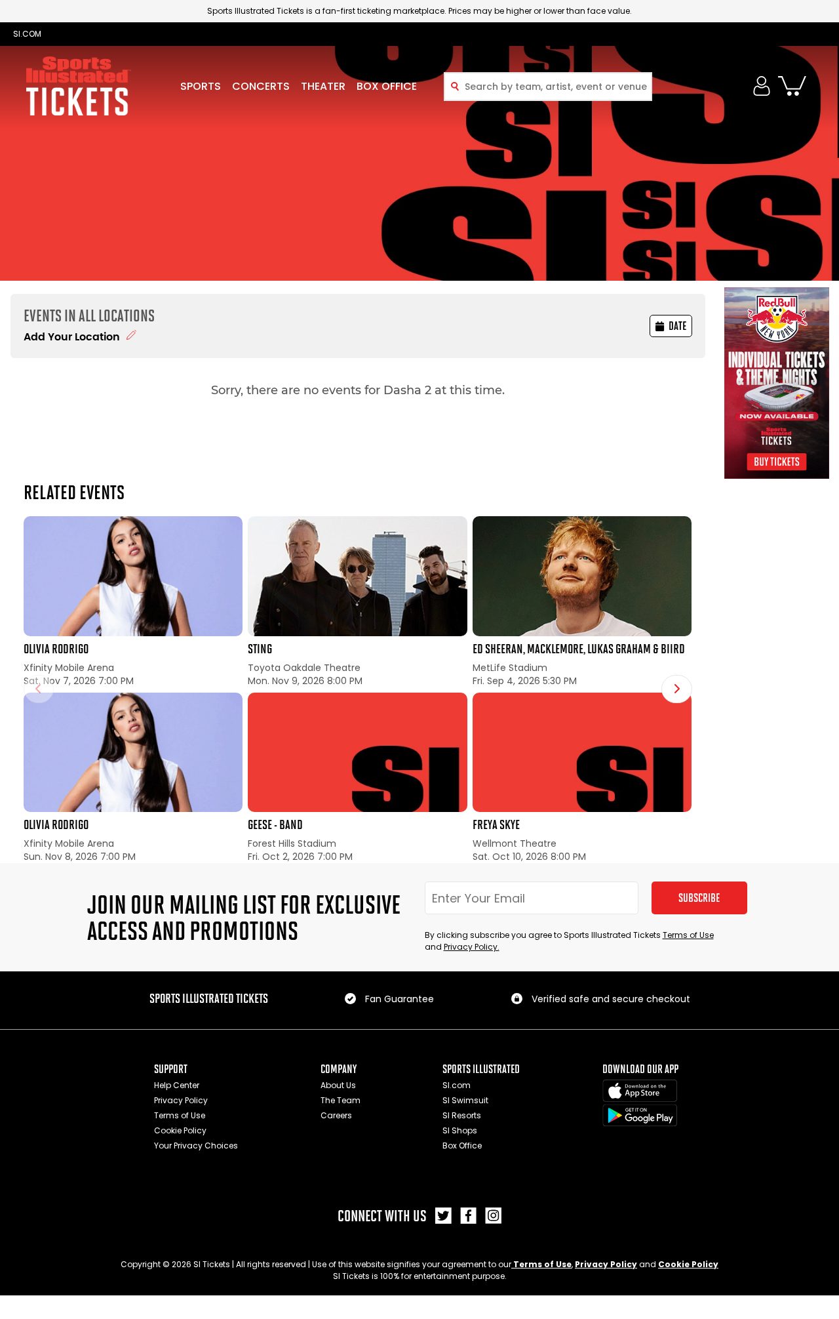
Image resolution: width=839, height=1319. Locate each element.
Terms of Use (688, 935)
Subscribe (699, 897)
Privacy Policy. (471, 946)
